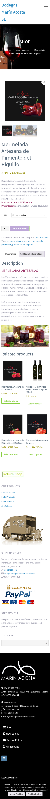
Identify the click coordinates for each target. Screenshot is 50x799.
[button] (43, 82)
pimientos (6, 244)
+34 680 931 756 (10, 713)
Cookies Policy (34, 794)
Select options (11, 401)
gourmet (26, 241)
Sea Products (7, 501)
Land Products (22, 49)
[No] (46, 790)
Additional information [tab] (31, 253)
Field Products (8, 496)
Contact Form (10, 569)
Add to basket (19, 228)
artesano (11, 241)
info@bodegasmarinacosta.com (19, 573)
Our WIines (6, 506)
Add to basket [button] (35, 403)
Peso (5, 214)
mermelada (37, 241)
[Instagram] (4, 758)
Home (8, 49)
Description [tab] (10, 253)
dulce (18, 241)
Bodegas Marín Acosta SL (13, 12)
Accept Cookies (16, 794)
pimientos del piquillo (22, 244)
